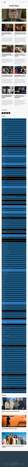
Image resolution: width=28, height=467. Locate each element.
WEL (14, 390)
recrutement (14, 324)
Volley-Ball (14, 386)
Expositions (14, 175)
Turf (14, 380)
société (14, 349)
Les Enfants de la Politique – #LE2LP (14, 268)
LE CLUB (14, 239)
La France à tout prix (14, 229)
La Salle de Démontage (14, 237)
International (22, 67)
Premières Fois (14, 318)
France (10, 416)
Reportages (14, 330)
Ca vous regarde (14, 140)
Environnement (14, 167)
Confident (14, 146)
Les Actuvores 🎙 (14, 262)
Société (7, 88)
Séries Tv (15, 10)
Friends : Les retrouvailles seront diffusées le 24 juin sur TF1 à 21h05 (7, 55)
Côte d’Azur (14, 148)
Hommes (14, 202)
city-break (14, 144)
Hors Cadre (14, 204)
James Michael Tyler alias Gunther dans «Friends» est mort (7, 33)
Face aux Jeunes (14, 179)
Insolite (14, 208)
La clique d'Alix (14, 227)
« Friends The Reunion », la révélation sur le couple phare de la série (20, 55)
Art (14, 119)
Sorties (14, 357)
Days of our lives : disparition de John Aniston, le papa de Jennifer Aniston (14, 15)
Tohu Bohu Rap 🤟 (14, 376)
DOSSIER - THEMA (7, 87)
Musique (14, 293)
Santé (3, 433)
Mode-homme (14, 291)
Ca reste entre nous (14, 138)
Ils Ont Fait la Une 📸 (14, 206)
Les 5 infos (14, 260)
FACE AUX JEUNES (14, 177)
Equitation (14, 169)
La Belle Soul (14, 225)
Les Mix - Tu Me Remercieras (14, 270)
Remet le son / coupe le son (14, 328)
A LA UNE (13, 10)
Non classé (14, 297)
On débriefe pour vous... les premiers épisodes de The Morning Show (20, 96)
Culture (19, 67)
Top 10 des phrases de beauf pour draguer (9, 428)
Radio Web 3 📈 (14, 322)
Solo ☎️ (14, 355)
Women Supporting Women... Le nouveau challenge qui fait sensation (7, 96)
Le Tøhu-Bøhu (14, 256)
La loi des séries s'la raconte (14, 233)
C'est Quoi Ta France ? (14, 136)
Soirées (14, 353)
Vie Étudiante (14, 384)
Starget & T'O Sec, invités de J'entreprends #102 (10, 411)
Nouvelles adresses (14, 299)
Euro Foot (14, 173)
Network (14, 295)
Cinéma (14, 142)
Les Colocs (14, 266)
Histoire (14, 200)
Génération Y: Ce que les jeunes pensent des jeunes (14, 196)
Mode (14, 287)
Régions (14, 326)
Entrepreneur (14, 165)
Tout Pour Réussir (14, 378)
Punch (14, 320)
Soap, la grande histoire (14, 345)
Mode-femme (14, 289)
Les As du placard (14, 264)
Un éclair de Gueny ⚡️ (14, 382)
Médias (14, 285)
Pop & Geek (14, 316)
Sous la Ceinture (14, 359)
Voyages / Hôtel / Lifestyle (14, 388)
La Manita (14, 235)
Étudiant (14, 171)
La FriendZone (14, 231)
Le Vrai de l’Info (14, 258)
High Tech (14, 198)
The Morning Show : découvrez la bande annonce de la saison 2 (20, 33)
